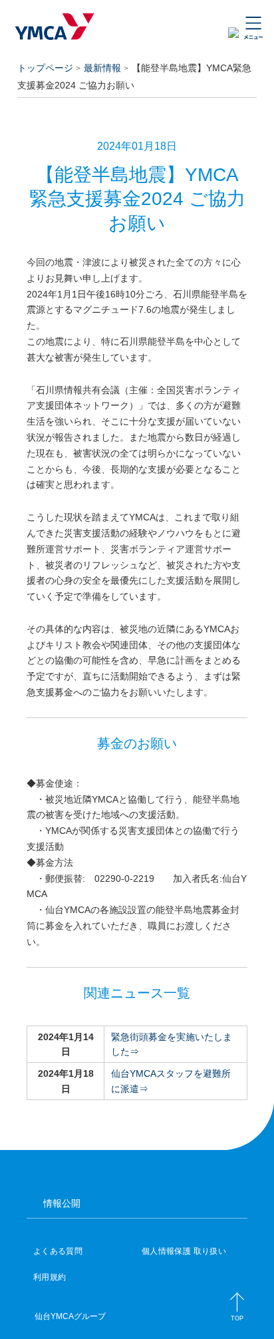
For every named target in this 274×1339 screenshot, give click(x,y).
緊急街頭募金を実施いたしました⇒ (171, 1044)
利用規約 (49, 1277)
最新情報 (102, 68)
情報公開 (61, 1203)
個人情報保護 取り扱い (184, 1251)
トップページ (45, 68)
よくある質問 (57, 1251)
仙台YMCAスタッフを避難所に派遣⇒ (171, 1080)
